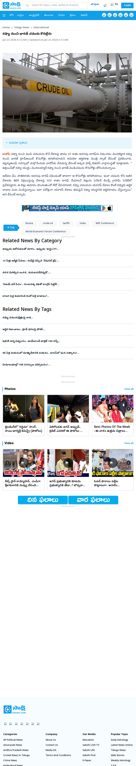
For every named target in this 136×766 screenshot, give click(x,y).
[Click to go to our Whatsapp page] (109, 15)
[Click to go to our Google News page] (131, 15)
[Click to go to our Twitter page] (115, 15)
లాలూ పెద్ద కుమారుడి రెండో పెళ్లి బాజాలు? (63, 296)
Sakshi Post (89, 755)
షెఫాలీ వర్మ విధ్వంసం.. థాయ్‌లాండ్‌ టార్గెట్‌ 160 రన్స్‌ (61, 341)
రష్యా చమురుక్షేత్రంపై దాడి (66, 317)
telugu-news (21, 27)
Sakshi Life (89, 750)
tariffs (66, 223)
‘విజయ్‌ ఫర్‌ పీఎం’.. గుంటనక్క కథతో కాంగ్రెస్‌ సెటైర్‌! (67, 284)
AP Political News (13, 740)
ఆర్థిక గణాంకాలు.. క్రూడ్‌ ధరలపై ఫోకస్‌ (68, 329)
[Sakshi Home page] (11, 5)
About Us (51, 740)
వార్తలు (20, 15)
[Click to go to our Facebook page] (104, 15)
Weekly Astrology (120, 760)
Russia (29, 223)
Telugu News (118, 750)
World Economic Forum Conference (46, 231)
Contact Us (52, 745)
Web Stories (117, 755)
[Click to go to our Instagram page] (120, 15)
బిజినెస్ (84, 15)
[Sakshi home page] (14, 709)
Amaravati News (12, 745)
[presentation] (7, 408)
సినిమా (61, 15)
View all (129, 389)
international (41, 27)
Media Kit (51, 750)
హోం (12, 15)
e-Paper (87, 760)
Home (6, 27)
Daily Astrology (119, 740)
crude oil (48, 223)
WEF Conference (105, 223)
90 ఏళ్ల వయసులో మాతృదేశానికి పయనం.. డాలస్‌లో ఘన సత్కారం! (66, 353)
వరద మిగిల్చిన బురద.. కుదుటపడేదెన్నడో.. (65, 272)
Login (127, 5)
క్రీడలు (73, 15)
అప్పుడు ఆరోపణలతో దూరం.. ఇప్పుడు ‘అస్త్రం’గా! (65, 249)
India (83, 223)
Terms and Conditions (58, 755)
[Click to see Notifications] (104, 5)
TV (116, 4)
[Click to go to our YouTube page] (126, 15)
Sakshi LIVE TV (91, 745)
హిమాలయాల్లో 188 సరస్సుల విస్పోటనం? (62, 365)
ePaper (95, 4)
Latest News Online (122, 745)
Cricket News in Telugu (16, 755)
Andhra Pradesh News (16, 750)
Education (88, 740)
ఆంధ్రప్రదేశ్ (34, 15)
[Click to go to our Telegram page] (33, 724)
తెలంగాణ (48, 15)
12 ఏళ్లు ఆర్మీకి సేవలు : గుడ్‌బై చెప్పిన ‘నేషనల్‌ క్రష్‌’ (65, 261)
